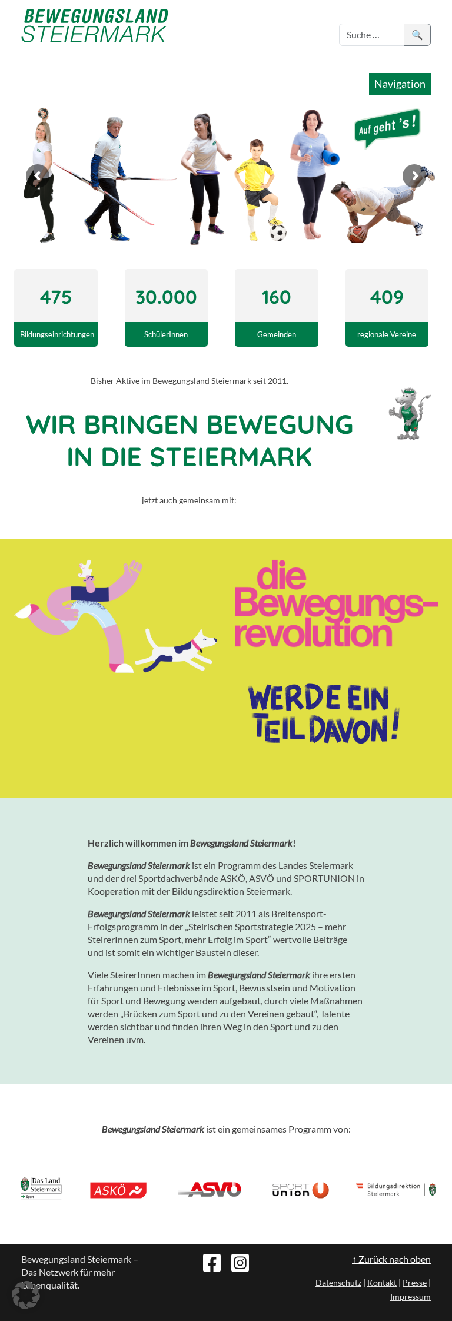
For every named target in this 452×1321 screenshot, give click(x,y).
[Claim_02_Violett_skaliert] (323, 717)
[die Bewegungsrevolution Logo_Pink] (336, 603)
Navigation (400, 83)
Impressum (410, 1297)
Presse (415, 1282)
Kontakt (382, 1282)
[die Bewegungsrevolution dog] (115, 616)
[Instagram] (240, 1261)
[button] (26, 1295)
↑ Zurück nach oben (391, 1258)
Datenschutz (338, 1282)
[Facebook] (212, 1261)
